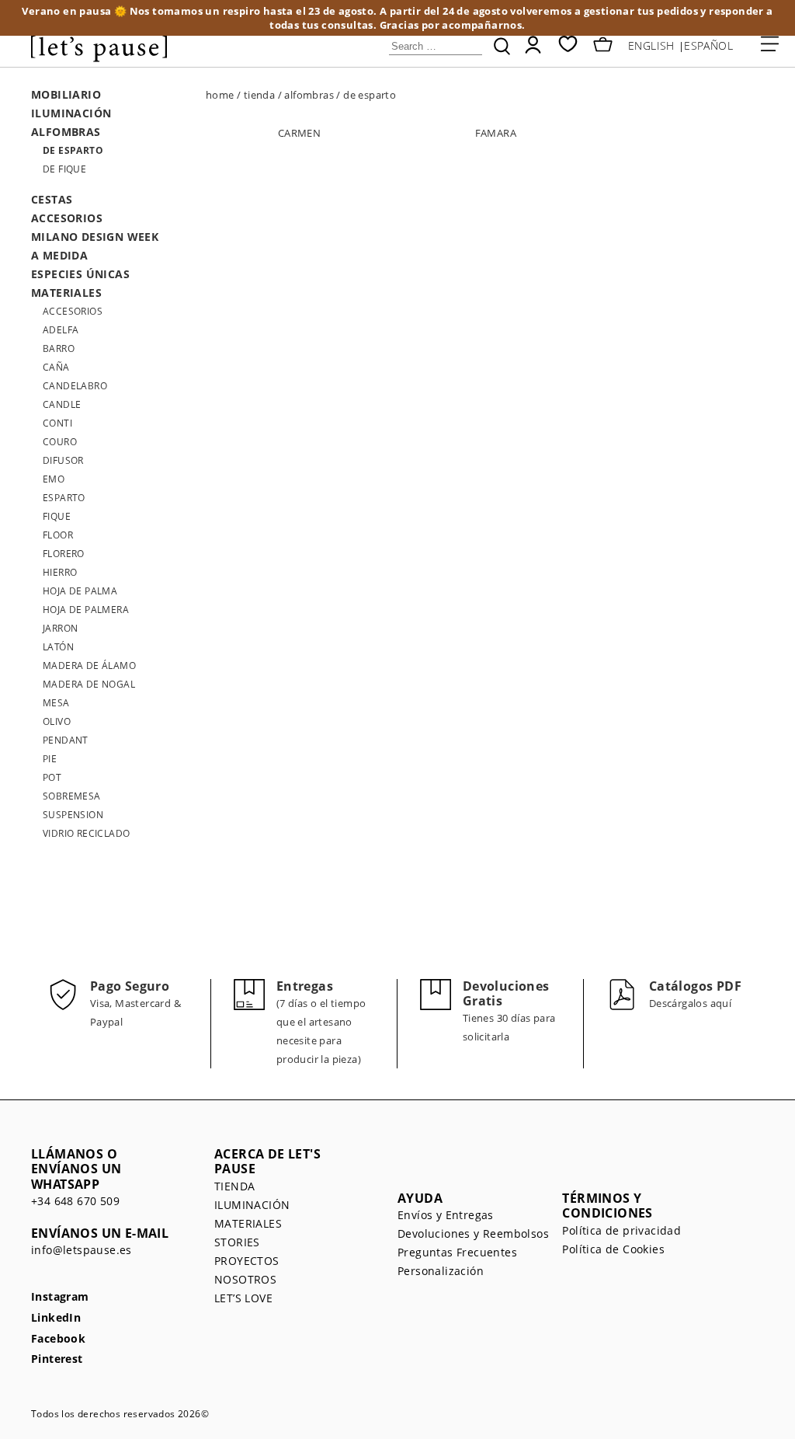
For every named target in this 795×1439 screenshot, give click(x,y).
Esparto (64, 497)
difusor (63, 460)
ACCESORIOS (66, 218)
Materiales (248, 1223)
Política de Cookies (613, 1249)
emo (53, 479)
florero (64, 553)
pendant (66, 740)
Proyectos (246, 1260)
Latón (58, 646)
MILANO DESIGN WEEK (94, 236)
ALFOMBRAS (66, 131)
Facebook (58, 1339)
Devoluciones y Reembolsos (473, 1233)
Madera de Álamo (89, 665)
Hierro (60, 572)
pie (50, 758)
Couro (60, 441)
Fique (57, 516)
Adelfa (60, 329)
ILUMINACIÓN (71, 113)
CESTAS (51, 199)
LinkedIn (56, 1318)
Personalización (441, 1270)
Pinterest (57, 1359)
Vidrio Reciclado (86, 833)
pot (52, 777)
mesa (56, 702)
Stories (237, 1242)
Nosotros (245, 1279)
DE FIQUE (64, 169)
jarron (60, 628)
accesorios (72, 311)
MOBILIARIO (66, 94)
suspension (73, 814)
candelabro (75, 385)
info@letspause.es (81, 1249)
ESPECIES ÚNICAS (80, 274)
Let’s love (243, 1298)
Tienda (234, 1186)
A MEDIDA (59, 255)
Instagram (60, 1297)
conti (57, 423)
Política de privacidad (621, 1230)
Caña (56, 367)
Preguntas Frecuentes (457, 1252)
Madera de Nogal (89, 684)
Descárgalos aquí (690, 1003)
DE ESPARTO (73, 150)
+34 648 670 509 (75, 1200)
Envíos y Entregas (446, 1214)
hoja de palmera (86, 609)
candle (62, 404)
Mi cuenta (533, 45)
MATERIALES (66, 292)
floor (58, 535)
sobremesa (72, 796)
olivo (57, 721)
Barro (59, 348)
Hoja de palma (80, 591)
